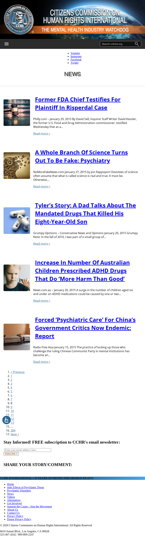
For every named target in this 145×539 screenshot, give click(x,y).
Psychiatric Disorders (19, 490)
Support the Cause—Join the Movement (29, 506)
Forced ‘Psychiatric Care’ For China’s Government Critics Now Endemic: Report (85, 328)
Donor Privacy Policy (19, 519)
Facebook (76, 59)
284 (13, 430)
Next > (15, 434)
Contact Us (13, 512)
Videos (11, 496)
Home (10, 484)
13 (12, 423)
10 (12, 411)
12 (12, 419)
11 (12, 415)
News (10, 493)
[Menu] (9, 44)
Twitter (75, 62)
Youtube (75, 53)
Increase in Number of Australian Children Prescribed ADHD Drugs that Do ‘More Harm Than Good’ (82, 270)
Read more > (41, 133)
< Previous (18, 372)
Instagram (76, 56)
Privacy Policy (15, 516)
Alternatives (14, 500)
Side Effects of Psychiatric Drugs (25, 487)
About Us (12, 509)
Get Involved (14, 503)
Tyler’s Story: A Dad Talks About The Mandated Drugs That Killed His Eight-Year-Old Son (85, 213)
